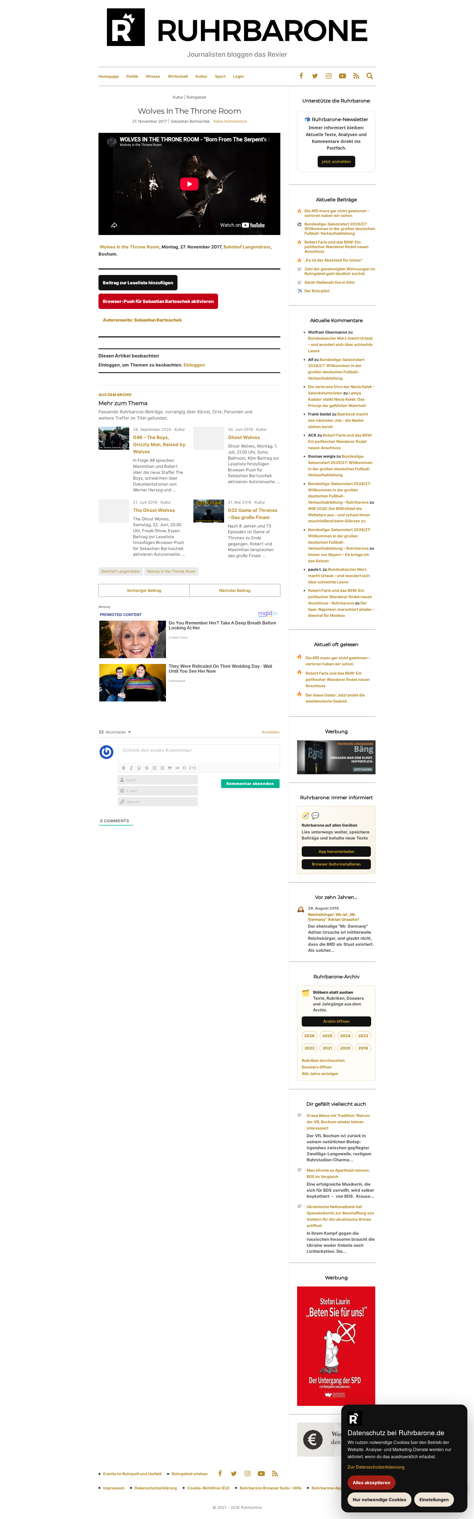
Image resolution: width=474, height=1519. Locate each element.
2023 (363, 1035)
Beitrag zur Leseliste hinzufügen (138, 282)
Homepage (108, 76)
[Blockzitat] (170, 768)
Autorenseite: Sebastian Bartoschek (142, 320)
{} (185, 767)
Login (238, 76)
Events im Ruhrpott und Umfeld (132, 1473)
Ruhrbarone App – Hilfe (333, 1488)
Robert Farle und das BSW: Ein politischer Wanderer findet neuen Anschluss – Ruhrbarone (340, 596)
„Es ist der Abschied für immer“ (333, 260)
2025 (327, 1035)
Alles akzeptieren (371, 1482)
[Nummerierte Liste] (154, 768)
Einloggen (194, 365)
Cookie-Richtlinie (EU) (208, 1488)
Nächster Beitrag (234, 590)
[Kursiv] (131, 768)
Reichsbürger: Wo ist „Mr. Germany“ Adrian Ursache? (333, 917)
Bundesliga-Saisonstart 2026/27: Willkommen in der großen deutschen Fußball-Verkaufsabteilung (339, 229)
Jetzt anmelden (336, 161)
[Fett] (124, 768)
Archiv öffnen (336, 1021)
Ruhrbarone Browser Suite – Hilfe (270, 1488)
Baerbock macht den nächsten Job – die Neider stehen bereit (338, 420)
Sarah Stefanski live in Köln (329, 282)
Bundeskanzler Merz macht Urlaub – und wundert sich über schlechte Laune (340, 344)
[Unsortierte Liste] (162, 768)
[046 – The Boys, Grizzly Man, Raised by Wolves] (113, 438)
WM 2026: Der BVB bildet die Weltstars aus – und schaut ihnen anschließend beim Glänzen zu (339, 514)
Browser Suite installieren (336, 864)
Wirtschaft (178, 76)
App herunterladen (336, 851)
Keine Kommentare (230, 121)
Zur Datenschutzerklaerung (376, 1467)
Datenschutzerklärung (156, 1488)
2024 (345, 1035)
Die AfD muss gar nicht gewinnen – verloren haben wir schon (336, 213)
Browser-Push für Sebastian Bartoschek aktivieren (158, 301)
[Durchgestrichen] (147, 768)
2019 (363, 1048)
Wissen (153, 76)
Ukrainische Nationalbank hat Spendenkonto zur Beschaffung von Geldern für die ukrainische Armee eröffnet (340, 1216)
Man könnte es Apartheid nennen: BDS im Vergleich (338, 1173)
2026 (309, 1035)
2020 (345, 1048)
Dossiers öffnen (317, 1067)
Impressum (114, 1488)
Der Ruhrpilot (316, 290)
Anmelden (270, 732)
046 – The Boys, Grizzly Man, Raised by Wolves (159, 444)
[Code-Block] (177, 768)
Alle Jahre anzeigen (320, 1073)
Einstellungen (434, 1499)
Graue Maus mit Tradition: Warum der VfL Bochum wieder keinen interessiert (338, 1121)
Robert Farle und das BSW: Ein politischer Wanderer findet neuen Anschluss (336, 247)
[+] (192, 767)
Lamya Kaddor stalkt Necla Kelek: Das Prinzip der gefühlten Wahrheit (337, 399)
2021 (327, 1048)
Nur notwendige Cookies (379, 1499)
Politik (132, 76)
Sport (220, 76)
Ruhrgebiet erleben (190, 1473)
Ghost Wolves (244, 437)
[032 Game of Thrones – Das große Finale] (208, 511)
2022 (309, 1048)
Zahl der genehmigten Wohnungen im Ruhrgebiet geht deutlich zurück (339, 271)
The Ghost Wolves (154, 510)
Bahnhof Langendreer (247, 247)
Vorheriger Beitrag (144, 590)
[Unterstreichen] (139, 768)
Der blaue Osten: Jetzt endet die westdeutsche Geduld (335, 698)
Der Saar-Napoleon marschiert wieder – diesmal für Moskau (341, 609)
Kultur (201, 76)
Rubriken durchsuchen (323, 1060)
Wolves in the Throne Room (128, 247)
